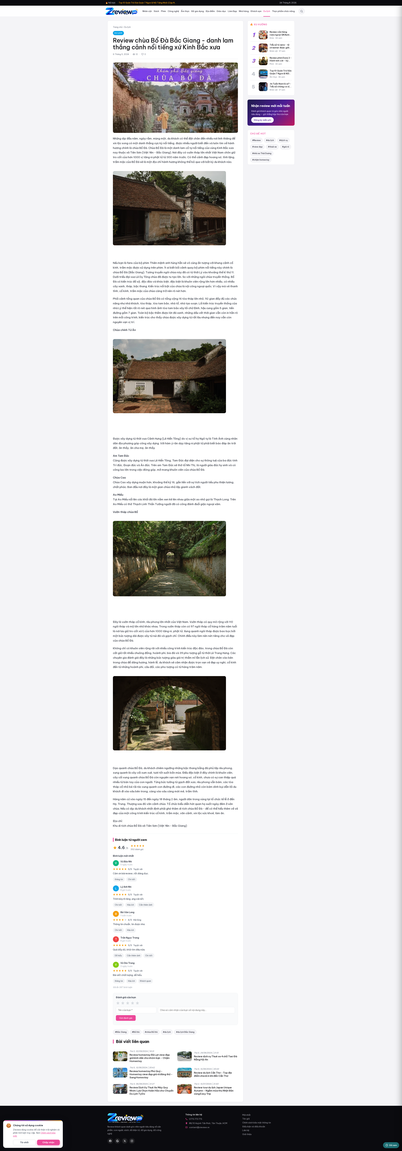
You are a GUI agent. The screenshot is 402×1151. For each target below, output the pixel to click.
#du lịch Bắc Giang (185, 1032)
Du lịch (266, 11)
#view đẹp (257, 146)
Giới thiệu (247, 1134)
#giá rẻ (285, 146)
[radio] (118, 1003)
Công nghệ (173, 11)
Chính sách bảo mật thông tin (256, 1122)
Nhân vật (147, 11)
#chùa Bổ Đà (151, 1032)
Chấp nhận (48, 1142)
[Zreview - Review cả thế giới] (122, 11)
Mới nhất (246, 1115)
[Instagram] (132, 1141)
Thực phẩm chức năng (283, 11)
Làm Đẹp (232, 11)
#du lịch (167, 1032)
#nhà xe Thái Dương (261, 153)
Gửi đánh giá (125, 1018)
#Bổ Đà (135, 1032)
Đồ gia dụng (197, 11)
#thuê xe (272, 146)
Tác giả (246, 1118)
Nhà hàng (244, 11)
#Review (256, 140)
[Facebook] (110, 1141)
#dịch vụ (283, 140)
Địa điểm (210, 11)
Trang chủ (117, 27)
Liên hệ (245, 1130)
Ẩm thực (185, 11)
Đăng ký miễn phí (262, 120)
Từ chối (24, 1142)
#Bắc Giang (121, 1032)
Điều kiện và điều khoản (253, 1126)
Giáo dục (221, 11)
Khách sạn (256, 11)
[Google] (117, 1141)
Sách (156, 11)
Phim (163, 11)
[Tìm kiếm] (302, 11)
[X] (125, 1141)
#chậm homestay (260, 159)
